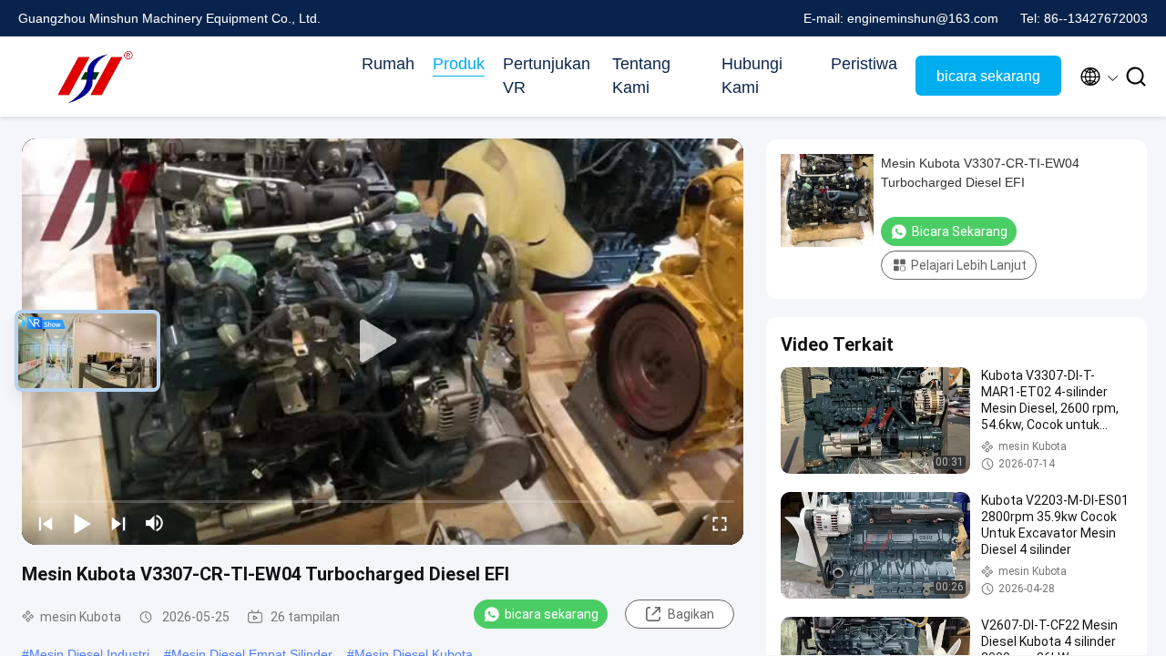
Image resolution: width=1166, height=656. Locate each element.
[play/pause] (82, 523)
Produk (459, 64)
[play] (382, 341)
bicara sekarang (988, 76)
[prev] (45, 523)
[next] (118, 523)
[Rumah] (91, 76)
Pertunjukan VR (546, 76)
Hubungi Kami (751, 76)
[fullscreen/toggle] (719, 523)
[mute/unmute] (155, 523)
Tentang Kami (641, 76)
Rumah (388, 64)
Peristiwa (864, 64)
